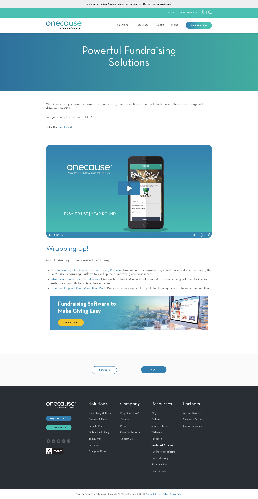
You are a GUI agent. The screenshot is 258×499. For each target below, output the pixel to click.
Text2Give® (95, 438)
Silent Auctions (159, 464)
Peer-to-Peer (158, 471)
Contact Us (126, 438)
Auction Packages (192, 426)
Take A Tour (59, 427)
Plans (174, 24)
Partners (191, 404)
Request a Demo (198, 25)
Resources (142, 24)
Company (130, 404)
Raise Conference (130, 432)
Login (171, 12)
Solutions (122, 24)
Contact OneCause (187, 12)
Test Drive (64, 127)
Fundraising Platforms (163, 451)
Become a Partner (193, 419)
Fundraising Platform (100, 413)
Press (123, 426)
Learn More (163, 4)
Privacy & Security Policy (156, 494)
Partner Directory (193, 413)
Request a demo (59, 418)
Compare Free (97, 451)
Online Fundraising (99, 432)
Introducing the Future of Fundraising (75, 279)
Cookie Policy (176, 494)
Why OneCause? (129, 413)
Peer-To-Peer (96, 426)
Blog (153, 413)
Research (156, 438)
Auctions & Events (99, 419)
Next (154, 369)
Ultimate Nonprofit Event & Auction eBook (78, 288)
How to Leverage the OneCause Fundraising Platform (86, 270)
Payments (94, 445)
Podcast (155, 419)
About (160, 24)
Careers (124, 419)
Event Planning (159, 458)
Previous (104, 370)
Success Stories (160, 426)
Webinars (156, 432)
